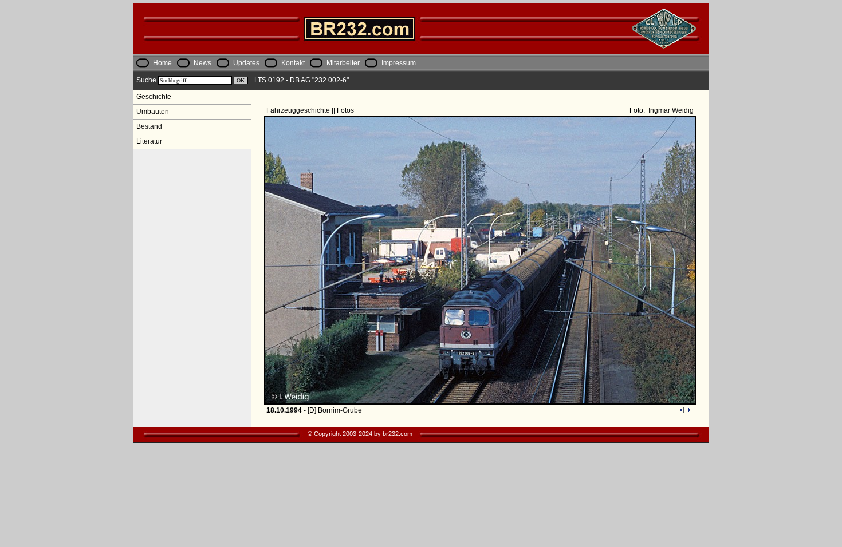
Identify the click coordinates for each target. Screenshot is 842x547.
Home (162, 63)
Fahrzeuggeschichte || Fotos (311, 110)
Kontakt (293, 63)
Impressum (398, 63)
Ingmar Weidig (670, 110)
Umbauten (152, 112)
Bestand (149, 126)
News (202, 63)
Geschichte (153, 97)
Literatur (149, 141)
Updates (246, 63)
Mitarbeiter (343, 63)
